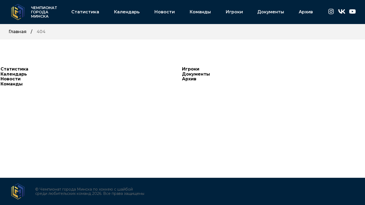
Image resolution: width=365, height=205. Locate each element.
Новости (164, 12)
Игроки (234, 12)
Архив (306, 12)
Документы (270, 12)
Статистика (85, 12)
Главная (17, 31)
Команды (200, 12)
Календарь (127, 12)
